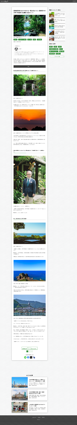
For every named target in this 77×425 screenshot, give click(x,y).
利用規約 (39, 417)
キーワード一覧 (57, 56)
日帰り (51, 46)
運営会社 (43, 417)
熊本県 (34, 39)
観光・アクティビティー (54, 51)
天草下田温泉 (39, 39)
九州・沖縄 (29, 39)
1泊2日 (55, 46)
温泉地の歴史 (52, 53)
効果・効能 (61, 51)
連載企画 (15, 39)
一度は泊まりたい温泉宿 (22, 39)
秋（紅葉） (58, 53)
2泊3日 (60, 46)
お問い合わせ (34, 417)
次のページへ (29, 348)
